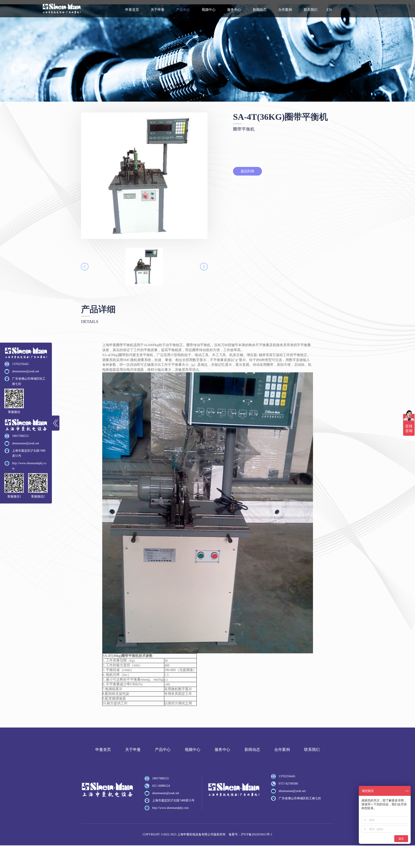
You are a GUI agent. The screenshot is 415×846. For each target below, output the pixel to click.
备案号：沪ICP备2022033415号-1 (250, 834)
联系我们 (311, 9)
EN (329, 10)
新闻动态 (260, 9)
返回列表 (247, 171)
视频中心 (208, 9)
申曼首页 (132, 9)
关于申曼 (157, 9)
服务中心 (234, 9)
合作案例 (285, 9)
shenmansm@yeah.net (25, 371)
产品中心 (183, 9)
